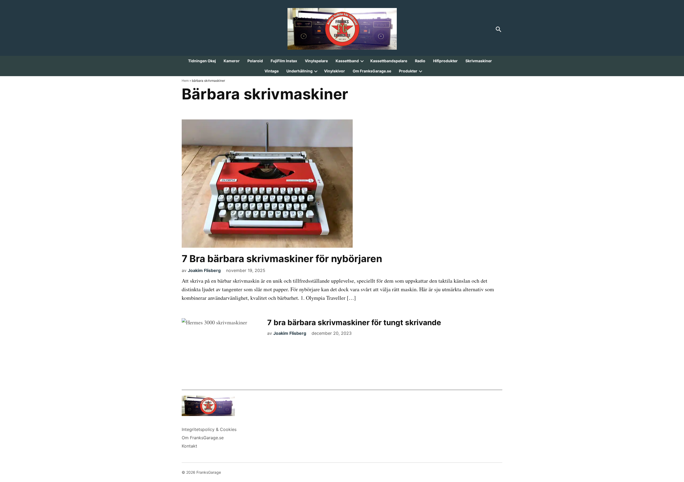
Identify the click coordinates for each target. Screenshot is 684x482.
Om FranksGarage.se (372, 71)
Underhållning (299, 71)
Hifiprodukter (445, 61)
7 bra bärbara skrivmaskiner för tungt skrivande (354, 322)
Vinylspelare (316, 61)
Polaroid (255, 61)
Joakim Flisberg (204, 270)
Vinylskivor (334, 71)
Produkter (408, 71)
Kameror (232, 61)
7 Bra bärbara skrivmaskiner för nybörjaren (282, 259)
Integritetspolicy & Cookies (209, 429)
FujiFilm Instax (284, 61)
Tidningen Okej (202, 61)
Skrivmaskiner (478, 61)
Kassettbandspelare (388, 61)
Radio (420, 61)
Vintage (272, 71)
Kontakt (189, 446)
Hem (185, 81)
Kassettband (347, 61)
